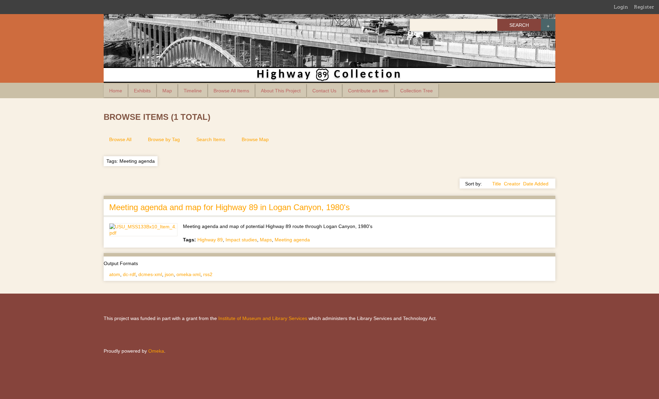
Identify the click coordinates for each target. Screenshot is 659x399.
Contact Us (324, 90)
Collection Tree (416, 90)
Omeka (156, 351)
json (169, 274)
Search (519, 25)
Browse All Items (231, 90)
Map (167, 90)
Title (496, 183)
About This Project (281, 90)
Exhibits (142, 90)
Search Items (210, 139)
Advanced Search (548, 25)
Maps (266, 239)
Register (644, 7)
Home (115, 90)
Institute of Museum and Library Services (262, 318)
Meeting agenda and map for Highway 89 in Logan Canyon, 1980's (229, 207)
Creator (512, 183)
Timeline (193, 90)
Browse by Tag (164, 139)
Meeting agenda (292, 239)
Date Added (535, 183)
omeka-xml (188, 274)
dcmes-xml (150, 274)
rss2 (207, 274)
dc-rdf (129, 274)
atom (114, 274)
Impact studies (241, 239)
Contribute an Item (368, 90)
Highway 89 (210, 239)
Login (621, 7)
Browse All (120, 139)
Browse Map (255, 139)
